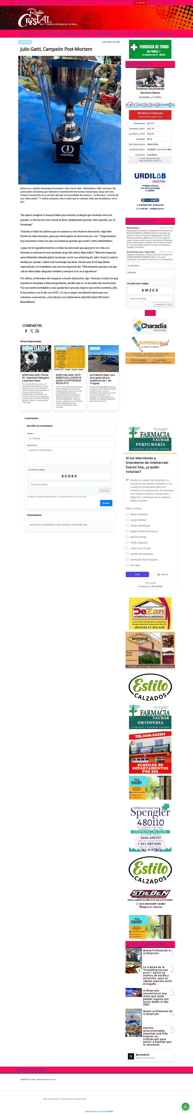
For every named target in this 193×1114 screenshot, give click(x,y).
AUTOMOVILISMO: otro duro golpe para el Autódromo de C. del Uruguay (102, 379)
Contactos (54, 33)
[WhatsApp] (148, 2)
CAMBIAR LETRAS (163, 304)
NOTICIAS (36, 33)
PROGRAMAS (71, 33)
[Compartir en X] (32, 331)
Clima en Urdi (105, 33)
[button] (131, 2)
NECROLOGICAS (163, 33)
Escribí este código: (37, 470)
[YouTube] (173, 2)
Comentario (32, 445)
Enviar (106, 503)
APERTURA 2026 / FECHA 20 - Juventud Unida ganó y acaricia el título (35, 378)
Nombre (30, 433)
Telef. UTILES (141, 33)
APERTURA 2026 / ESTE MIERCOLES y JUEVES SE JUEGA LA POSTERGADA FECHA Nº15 (68, 379)
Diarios (86, 33)
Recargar (105, 490)
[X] (153, 2)
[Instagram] (163, 2)
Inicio (24, 33)
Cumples (124, 33)
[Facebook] (158, 2)
